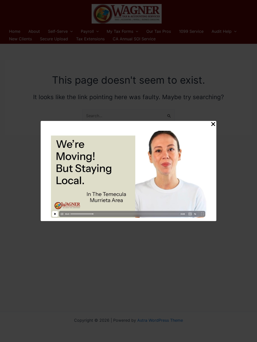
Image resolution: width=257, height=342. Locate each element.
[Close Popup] (213, 124)
